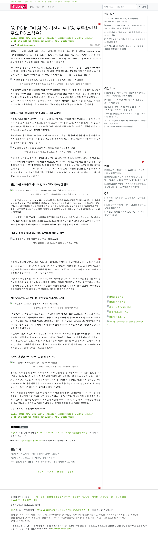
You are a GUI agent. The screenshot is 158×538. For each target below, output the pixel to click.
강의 (44, 6)
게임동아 (20, 2)
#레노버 (41, 38)
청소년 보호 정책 (118, 497)
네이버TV (33, 2)
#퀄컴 (57, 41)
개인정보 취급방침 (100, 497)
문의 (42, 497)
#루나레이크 (51, 38)
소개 (36, 497)
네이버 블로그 (57, 2)
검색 (143, 6)
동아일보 (13, 2)
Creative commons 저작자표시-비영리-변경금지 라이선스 (63, 432)
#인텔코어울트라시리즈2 (43, 41)
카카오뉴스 (75, 2)
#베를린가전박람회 (65, 38)
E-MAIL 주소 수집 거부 (20, 500)
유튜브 (27, 2)
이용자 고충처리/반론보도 (58, 497)
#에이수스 (89, 38)
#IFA (28, 38)
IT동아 (13, 432)
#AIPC (14, 38)
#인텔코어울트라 (24, 41)
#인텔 (13, 41)
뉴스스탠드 (66, 2)
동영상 (51, 6)
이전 (41, 472)
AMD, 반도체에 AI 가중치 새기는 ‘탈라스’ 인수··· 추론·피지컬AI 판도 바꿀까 (43, 461)
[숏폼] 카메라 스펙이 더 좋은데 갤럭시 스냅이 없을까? (34, 454)
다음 (70, 472)
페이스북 (40, 2)
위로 (51, 472)
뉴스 (32, 6)
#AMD (21, 38)
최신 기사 (109, 88)
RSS (35, 500)
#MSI (34, 38)
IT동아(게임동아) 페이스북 (31, 440)
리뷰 (38, 6)
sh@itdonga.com (27, 45)
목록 (61, 472)
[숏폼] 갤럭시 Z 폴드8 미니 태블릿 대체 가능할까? (32, 457)
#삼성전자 (79, 38)
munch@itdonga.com (61, 528)
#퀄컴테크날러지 (67, 41)
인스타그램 (48, 2)
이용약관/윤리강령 (81, 497)
